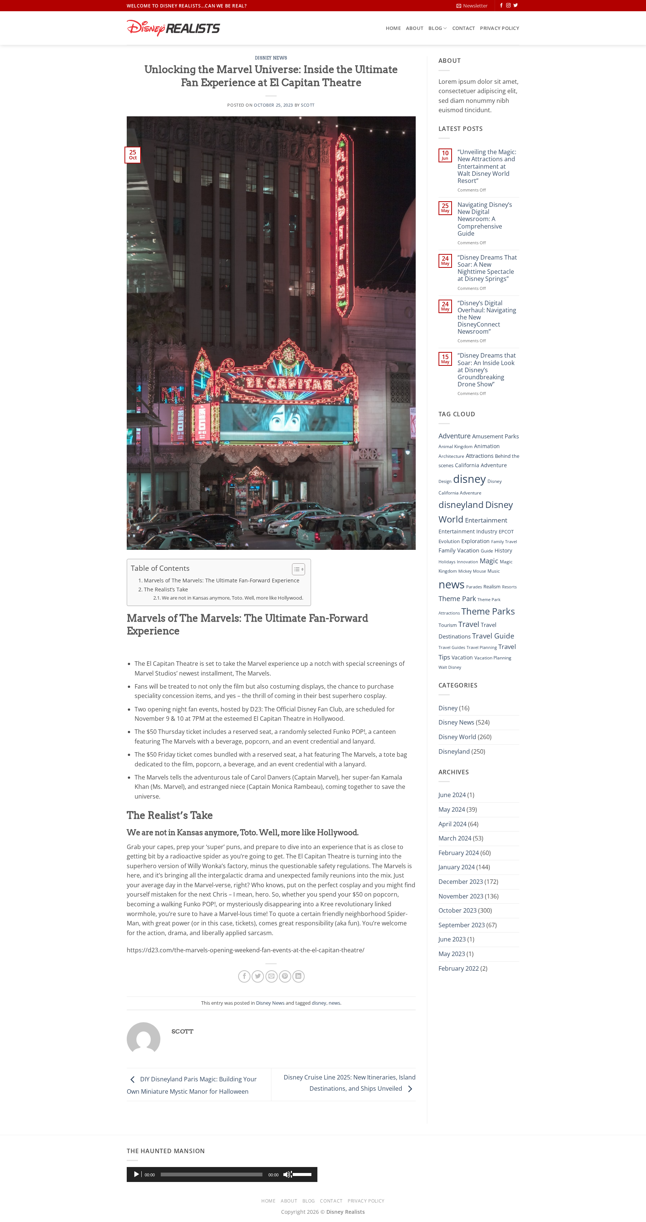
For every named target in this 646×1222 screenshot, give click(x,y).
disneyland (461, 504)
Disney (448, 708)
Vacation (462, 657)
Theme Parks (488, 611)
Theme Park (457, 598)
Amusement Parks (495, 436)
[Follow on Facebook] (501, 5)
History (503, 550)
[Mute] (287, 1174)
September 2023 (462, 925)
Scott (308, 105)
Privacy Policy (499, 28)
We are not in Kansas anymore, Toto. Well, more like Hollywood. (232, 597)
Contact (463, 28)
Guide (487, 551)
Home (393, 28)
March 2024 (455, 838)
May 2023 (452, 954)
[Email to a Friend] (271, 976)
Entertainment (486, 520)
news (334, 1002)
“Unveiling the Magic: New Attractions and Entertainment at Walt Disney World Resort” (487, 166)
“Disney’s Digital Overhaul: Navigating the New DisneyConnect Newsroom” (487, 318)
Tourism (448, 625)
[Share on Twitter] (258, 976)
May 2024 (452, 809)
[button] (471, 5)
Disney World (457, 737)
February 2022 (459, 968)
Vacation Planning (492, 658)
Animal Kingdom (456, 446)
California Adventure (481, 465)
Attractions (479, 455)
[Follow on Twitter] (515, 5)
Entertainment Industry (468, 531)
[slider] (303, 1173)
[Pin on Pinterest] (285, 976)
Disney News (271, 58)
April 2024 (453, 824)
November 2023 (461, 896)
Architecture (451, 456)
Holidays (447, 561)
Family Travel (504, 541)
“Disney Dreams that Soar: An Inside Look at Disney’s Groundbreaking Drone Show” (487, 370)
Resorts (509, 586)
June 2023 (452, 939)
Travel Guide (493, 636)
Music (493, 571)
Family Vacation (459, 550)
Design (445, 481)
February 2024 (459, 853)
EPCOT (506, 531)
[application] (222, 1174)
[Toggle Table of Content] (294, 569)
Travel (468, 624)
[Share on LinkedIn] (298, 976)
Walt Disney (450, 667)
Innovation (467, 561)
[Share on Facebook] (244, 976)
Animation (487, 446)
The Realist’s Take (166, 589)
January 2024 (457, 867)
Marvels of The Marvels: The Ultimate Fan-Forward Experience (221, 580)
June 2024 (452, 795)
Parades (474, 586)
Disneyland (454, 751)
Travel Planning (482, 647)
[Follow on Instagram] (508, 5)
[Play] (137, 1174)
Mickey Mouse (472, 571)
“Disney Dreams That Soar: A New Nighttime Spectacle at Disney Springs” (487, 268)
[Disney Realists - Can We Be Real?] (173, 28)
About (414, 28)
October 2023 (458, 910)
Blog (435, 28)
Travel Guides (452, 647)
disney (319, 1002)
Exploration (475, 541)
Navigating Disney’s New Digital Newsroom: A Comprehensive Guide (485, 219)
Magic (489, 560)
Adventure (455, 435)
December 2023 (461, 882)
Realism (492, 586)
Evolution (449, 541)
